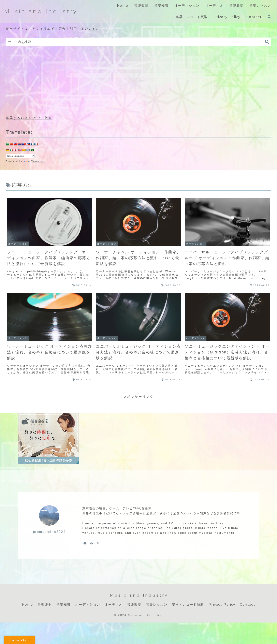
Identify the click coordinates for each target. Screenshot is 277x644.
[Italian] (11, 150)
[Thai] (28, 150)
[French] (36, 144)
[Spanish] (24, 150)
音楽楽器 (45, 604)
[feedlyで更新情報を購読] (91, 543)
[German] (7, 150)
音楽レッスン (156, 604)
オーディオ (113, 604)
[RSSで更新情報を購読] (98, 543)
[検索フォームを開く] (269, 17)
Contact (247, 604)
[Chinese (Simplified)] (11, 144)
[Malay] (19, 150)
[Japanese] (15, 150)
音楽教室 (134, 604)
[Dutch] (19, 144)
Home (27, 604)
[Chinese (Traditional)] (15, 144)
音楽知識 (63, 604)
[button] (267, 42)
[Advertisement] (138, 81)
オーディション (87, 604)
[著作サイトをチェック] (85, 543)
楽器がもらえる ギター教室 (29, 118)
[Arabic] (7, 144)
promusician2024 (49, 531)
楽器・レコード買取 (188, 604)
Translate (38, 161)
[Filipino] (28, 144)
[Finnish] (32, 144)
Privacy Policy (221, 604)
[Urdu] (32, 150)
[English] (24, 144)
